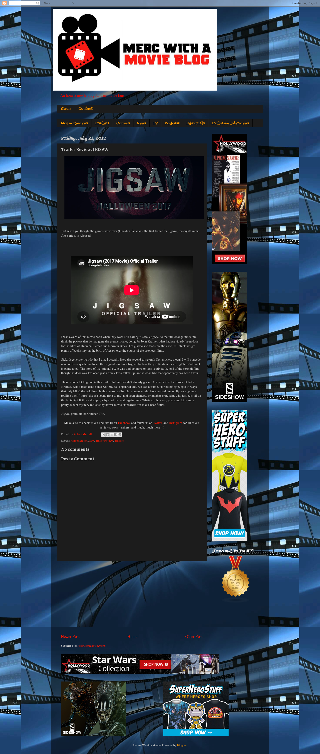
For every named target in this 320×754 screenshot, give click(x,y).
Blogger (182, 745)
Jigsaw (84, 440)
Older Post (193, 636)
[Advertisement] (131, 597)
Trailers (102, 123)
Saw (91, 440)
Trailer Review (104, 440)
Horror (75, 440)
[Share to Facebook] (116, 434)
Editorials (195, 123)
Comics (123, 123)
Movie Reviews (74, 123)
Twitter (157, 422)
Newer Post (70, 636)
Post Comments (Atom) (91, 646)
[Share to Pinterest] (120, 434)
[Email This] (103, 434)
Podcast (172, 123)
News (141, 123)
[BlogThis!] (107, 434)
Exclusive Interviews (230, 123)
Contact (85, 108)
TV (155, 123)
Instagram (175, 422)
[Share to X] (111, 434)
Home (66, 108)
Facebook (124, 422)
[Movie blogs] (235, 602)
